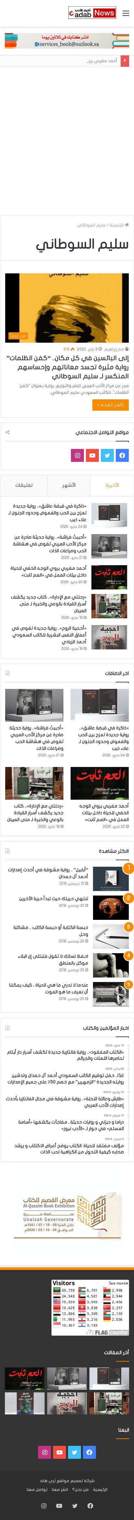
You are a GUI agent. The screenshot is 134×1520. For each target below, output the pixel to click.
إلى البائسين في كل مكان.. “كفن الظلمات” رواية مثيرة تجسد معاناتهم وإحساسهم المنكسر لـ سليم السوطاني (68, 367)
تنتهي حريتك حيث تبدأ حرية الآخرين (53, 898)
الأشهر (69, 485)
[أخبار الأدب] (92, 13)
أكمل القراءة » (110, 405)
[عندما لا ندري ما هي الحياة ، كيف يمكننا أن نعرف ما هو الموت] (111, 994)
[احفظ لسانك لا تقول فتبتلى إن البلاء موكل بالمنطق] (111, 965)
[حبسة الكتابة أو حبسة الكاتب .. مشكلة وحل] (111, 936)
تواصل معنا (37, 1489)
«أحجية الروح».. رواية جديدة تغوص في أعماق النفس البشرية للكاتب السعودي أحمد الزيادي (49, 635)
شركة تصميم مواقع (76, 1481)
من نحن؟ (80, 1489)
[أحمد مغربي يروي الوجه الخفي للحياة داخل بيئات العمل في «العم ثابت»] (109, 577)
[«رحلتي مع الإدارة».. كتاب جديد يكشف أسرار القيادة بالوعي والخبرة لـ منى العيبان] (109, 606)
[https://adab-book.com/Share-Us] (67, 40)
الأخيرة (112, 485)
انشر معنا (60, 1489)
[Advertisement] (67, 143)
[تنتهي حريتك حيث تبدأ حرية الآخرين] (111, 908)
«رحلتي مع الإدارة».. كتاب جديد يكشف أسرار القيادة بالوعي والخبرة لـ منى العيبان (49, 604)
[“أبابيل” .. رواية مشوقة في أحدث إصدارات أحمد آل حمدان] (111, 879)
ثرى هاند (48, 1481)
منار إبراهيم (114, 349)
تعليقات (24, 485)
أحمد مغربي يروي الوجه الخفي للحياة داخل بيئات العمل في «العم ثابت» (104, 813)
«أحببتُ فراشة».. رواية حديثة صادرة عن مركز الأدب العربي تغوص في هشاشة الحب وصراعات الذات (50, 544)
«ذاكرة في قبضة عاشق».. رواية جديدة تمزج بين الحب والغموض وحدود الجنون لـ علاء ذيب (47, 513)
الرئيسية (117, 225)
